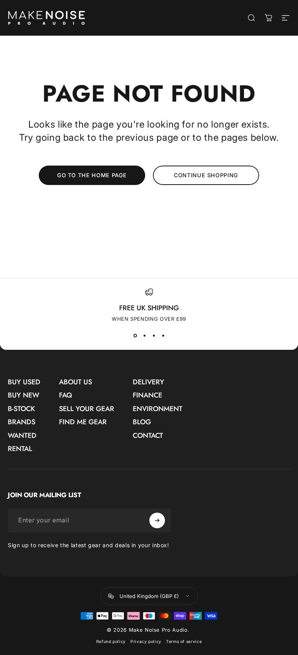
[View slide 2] (144, 335)
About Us (75, 382)
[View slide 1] (135, 335)
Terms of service (184, 641)
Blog (142, 422)
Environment (157, 408)
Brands (21, 422)
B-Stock (21, 408)
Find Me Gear (83, 422)
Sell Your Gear (86, 408)
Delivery (148, 382)
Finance (147, 395)
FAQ (65, 395)
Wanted (22, 435)
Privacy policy (145, 641)
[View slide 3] (153, 335)
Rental (20, 448)
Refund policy (111, 641)
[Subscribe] (157, 520)
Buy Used (24, 382)
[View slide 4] (163, 335)
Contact (148, 435)
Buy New (23, 395)
